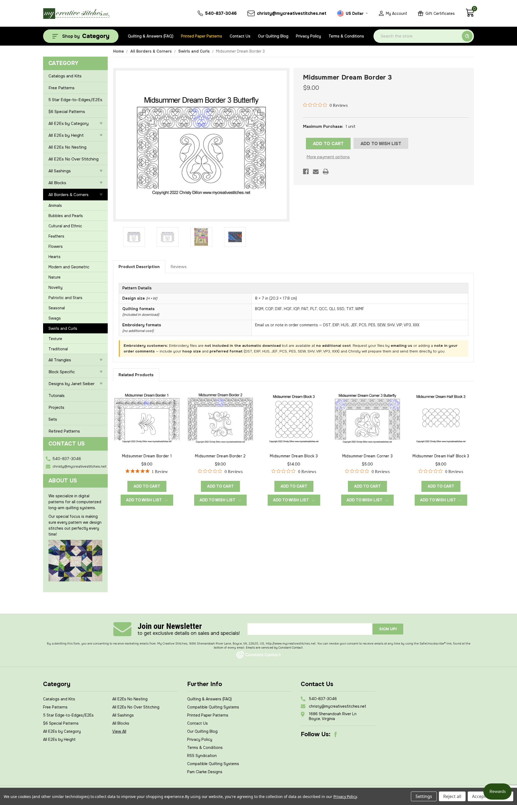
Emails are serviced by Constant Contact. (274, 647)
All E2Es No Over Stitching (73, 159)
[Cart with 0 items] (470, 15)
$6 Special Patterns (66, 111)
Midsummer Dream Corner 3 (367, 456)
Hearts (54, 256)
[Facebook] (306, 171)
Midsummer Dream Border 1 (147, 456)
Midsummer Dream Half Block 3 (441, 456)
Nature (54, 277)
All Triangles (59, 360)
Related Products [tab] (135, 375)
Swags (54, 318)
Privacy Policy (308, 36)
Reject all (452, 796)
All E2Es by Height (66, 135)
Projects (56, 407)
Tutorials (56, 395)
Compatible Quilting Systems (213, 707)
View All (119, 731)
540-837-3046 (67, 458)
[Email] (316, 171)
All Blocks (57, 183)
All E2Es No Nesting (67, 147)
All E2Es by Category (68, 123)
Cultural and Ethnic (65, 226)
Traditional (58, 349)
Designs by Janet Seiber (71, 383)
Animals (55, 205)
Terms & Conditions (346, 36)
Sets (52, 419)
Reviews (178, 266)
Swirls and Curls (62, 328)
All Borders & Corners (68, 194)
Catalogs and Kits (65, 76)
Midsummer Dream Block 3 (294, 456)
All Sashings (59, 171)
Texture (55, 338)
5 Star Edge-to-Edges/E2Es (75, 99)
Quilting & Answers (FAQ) (150, 36)
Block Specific (61, 372)
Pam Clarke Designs (204, 771)
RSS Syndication (202, 755)
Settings (423, 796)
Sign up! (388, 628)
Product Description (139, 266)
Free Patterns (61, 88)
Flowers (55, 246)
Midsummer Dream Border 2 (220, 456)
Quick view (146, 417)
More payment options (328, 157)
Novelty (55, 287)
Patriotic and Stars (65, 297)
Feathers (56, 236)
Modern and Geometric (68, 267)
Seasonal (56, 308)
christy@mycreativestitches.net (79, 466)
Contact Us (240, 36)
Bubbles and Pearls (65, 215)
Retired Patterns (64, 431)
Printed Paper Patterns (201, 36)
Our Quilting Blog (273, 36)
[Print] (326, 171)
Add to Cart (147, 486)
